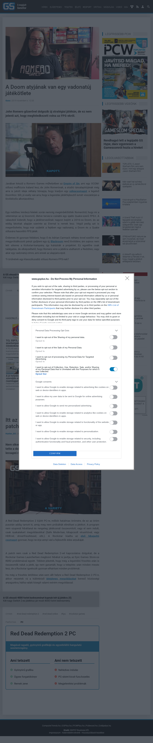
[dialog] (76, 371)
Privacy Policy (93, 464)
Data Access (76, 464)
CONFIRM (55, 453)
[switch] (113, 337)
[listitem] (76, 330)
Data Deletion (59, 464)
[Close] (128, 279)
